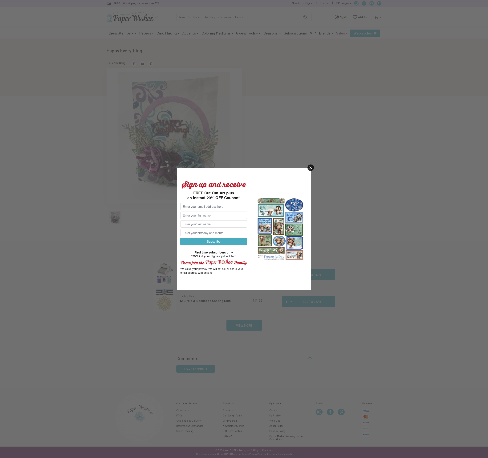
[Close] (310, 167)
